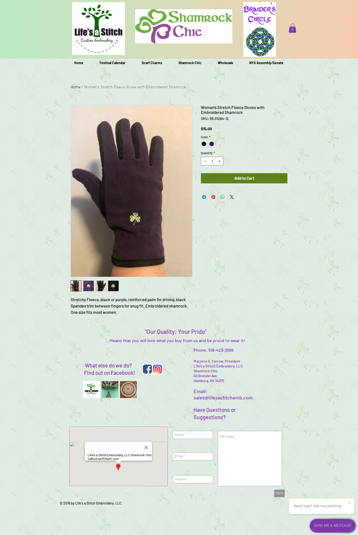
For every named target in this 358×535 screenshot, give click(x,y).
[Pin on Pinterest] (213, 197)
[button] (292, 28)
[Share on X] (232, 197)
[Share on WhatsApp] (223, 197)
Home (75, 87)
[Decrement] (204, 161)
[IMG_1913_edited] (110, 389)
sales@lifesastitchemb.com (223, 397)
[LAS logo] (91, 389)
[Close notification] (350, 503)
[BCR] (128, 389)
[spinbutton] (212, 161)
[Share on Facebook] (204, 197)
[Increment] (220, 161)
